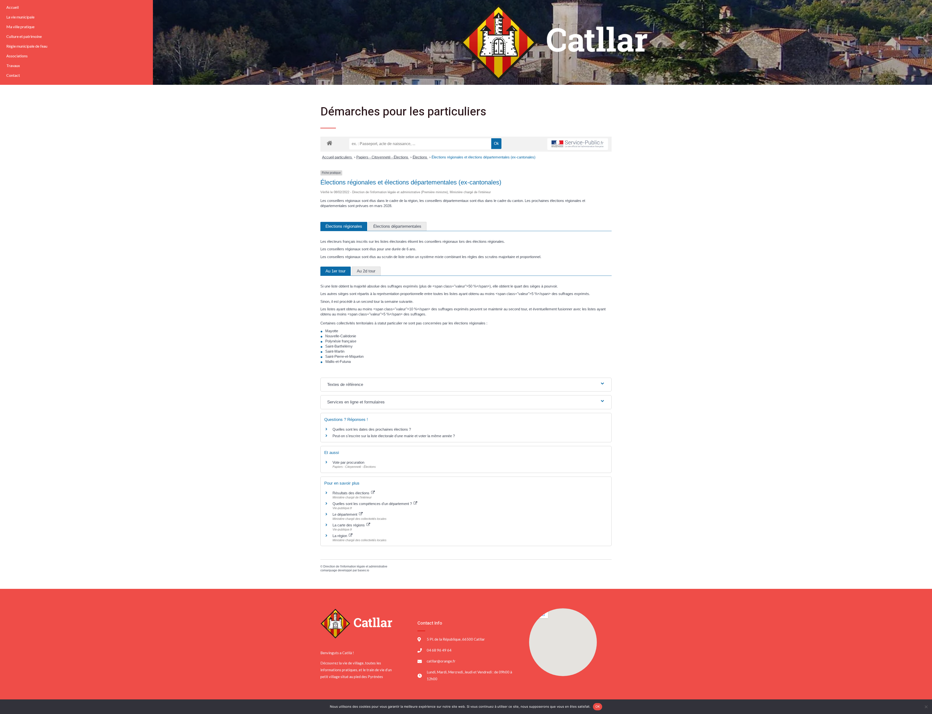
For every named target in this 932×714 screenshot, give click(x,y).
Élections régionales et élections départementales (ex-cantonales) (483, 157)
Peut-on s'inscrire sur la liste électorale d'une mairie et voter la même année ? (394, 436)
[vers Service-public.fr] (577, 144)
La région (340, 536)
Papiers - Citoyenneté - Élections (382, 157)
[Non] (926, 706)
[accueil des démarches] (329, 142)
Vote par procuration (348, 462)
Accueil (12, 7)
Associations (17, 55)
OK (597, 706)
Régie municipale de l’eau (26, 46)
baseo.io (363, 570)
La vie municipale (20, 17)
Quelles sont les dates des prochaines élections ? (372, 429)
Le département (345, 514)
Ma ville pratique (20, 26)
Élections (420, 157)
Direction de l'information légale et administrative (355, 566)
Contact (13, 75)
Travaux (13, 65)
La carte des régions (349, 525)
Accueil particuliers (337, 157)
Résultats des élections (351, 493)
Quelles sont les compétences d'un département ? (373, 504)
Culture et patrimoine (24, 36)
